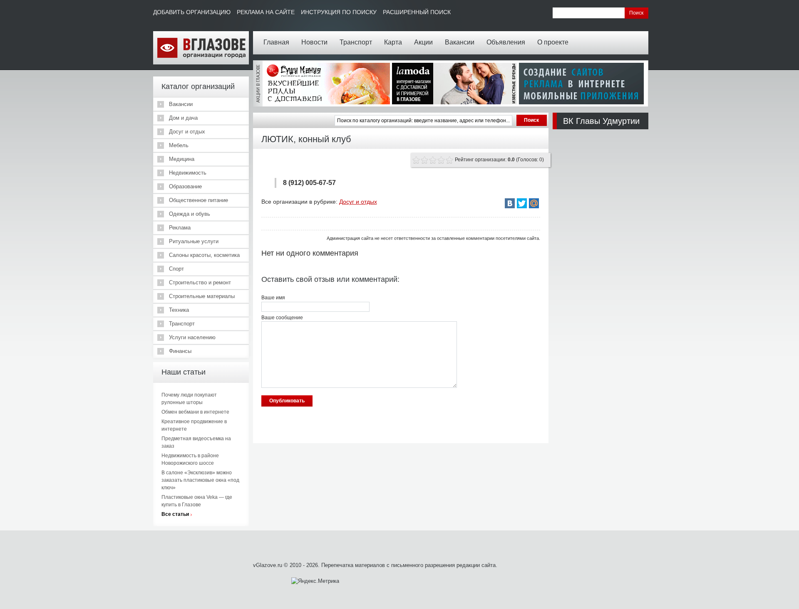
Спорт (176, 269)
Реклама (180, 227)
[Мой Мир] (534, 203)
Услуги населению (192, 337)
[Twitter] (522, 203)
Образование (185, 186)
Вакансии (459, 42)
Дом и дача (183, 118)
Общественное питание (198, 200)
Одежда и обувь (189, 214)
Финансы (180, 351)
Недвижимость (187, 173)
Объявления (505, 42)
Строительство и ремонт (200, 282)
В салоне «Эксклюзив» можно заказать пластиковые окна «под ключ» (200, 480)
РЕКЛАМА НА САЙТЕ (266, 12)
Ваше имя (273, 298)
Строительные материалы (202, 296)
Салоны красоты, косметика (204, 255)
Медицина (181, 159)
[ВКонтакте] (510, 203)
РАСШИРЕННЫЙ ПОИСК (417, 12)
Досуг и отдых (187, 131)
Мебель (179, 145)
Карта (393, 42)
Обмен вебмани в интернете (195, 412)
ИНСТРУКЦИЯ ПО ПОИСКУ (339, 12)
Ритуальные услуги (193, 241)
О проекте (552, 42)
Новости (314, 42)
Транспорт (356, 42)
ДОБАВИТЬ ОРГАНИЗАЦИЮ (192, 12)
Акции (423, 42)
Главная (276, 42)
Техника (179, 310)
